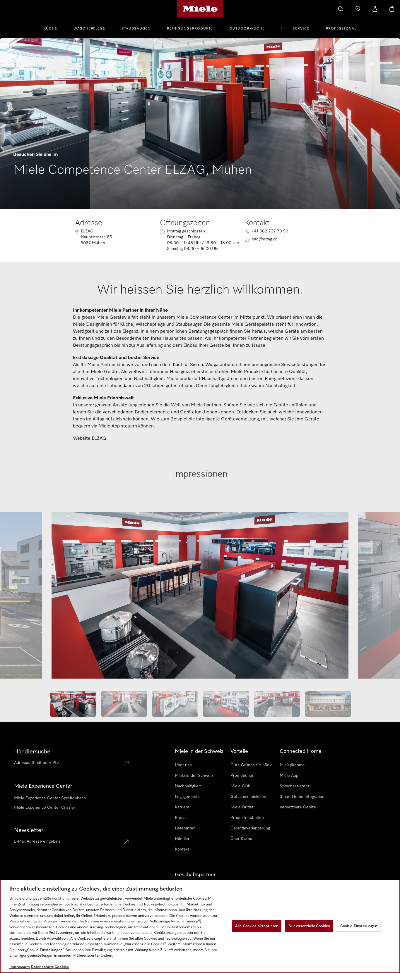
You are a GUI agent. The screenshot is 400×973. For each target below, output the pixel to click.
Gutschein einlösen (248, 797)
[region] (200, 926)
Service (301, 28)
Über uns (183, 765)
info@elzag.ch (265, 239)
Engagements (187, 797)
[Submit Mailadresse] (126, 842)
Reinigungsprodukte (190, 28)
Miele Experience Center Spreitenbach (50, 798)
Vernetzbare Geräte (298, 807)
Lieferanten (185, 828)
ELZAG (99, 438)
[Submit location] (126, 764)
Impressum (19, 967)
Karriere (182, 807)
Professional (341, 28)
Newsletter (28, 830)
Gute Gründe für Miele (251, 765)
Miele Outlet (242, 807)
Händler (182, 839)
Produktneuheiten (247, 818)
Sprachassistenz (295, 786)
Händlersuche (32, 752)
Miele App (289, 776)
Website (82, 438)
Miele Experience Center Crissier (44, 807)
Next (376, 598)
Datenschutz (42, 967)
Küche (50, 28)
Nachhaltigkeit (188, 786)
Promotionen (242, 776)
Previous (23, 598)
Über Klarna (241, 839)
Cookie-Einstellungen (358, 926)
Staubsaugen (136, 28)
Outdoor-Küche (247, 28)
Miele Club (240, 786)
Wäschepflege (89, 28)
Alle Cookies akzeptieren (256, 926)
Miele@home (292, 765)
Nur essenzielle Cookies (309, 926)
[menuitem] (54, 28)
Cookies (61, 967)
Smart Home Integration (302, 797)
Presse (181, 818)
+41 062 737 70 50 (270, 231)
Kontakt (182, 849)
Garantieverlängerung (250, 828)
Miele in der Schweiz (194, 776)
